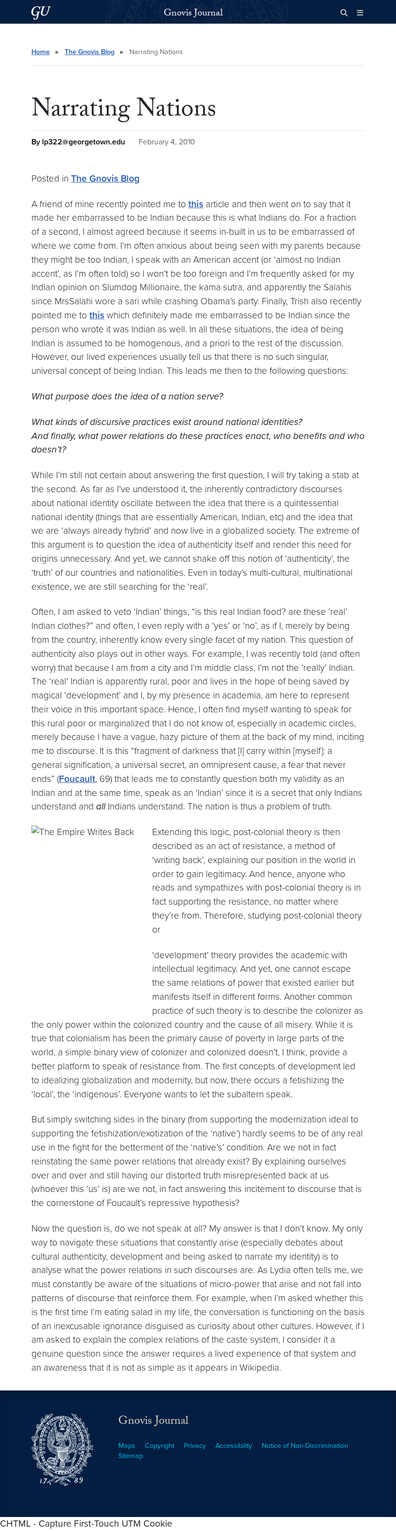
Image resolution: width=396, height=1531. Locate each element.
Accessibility (233, 1446)
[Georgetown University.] (41, 13)
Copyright (159, 1446)
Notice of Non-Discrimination (305, 1446)
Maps (126, 1446)
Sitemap (130, 1456)
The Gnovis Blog (89, 52)
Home (40, 52)
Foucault (77, 778)
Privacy (195, 1446)
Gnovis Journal (193, 14)
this (195, 204)
